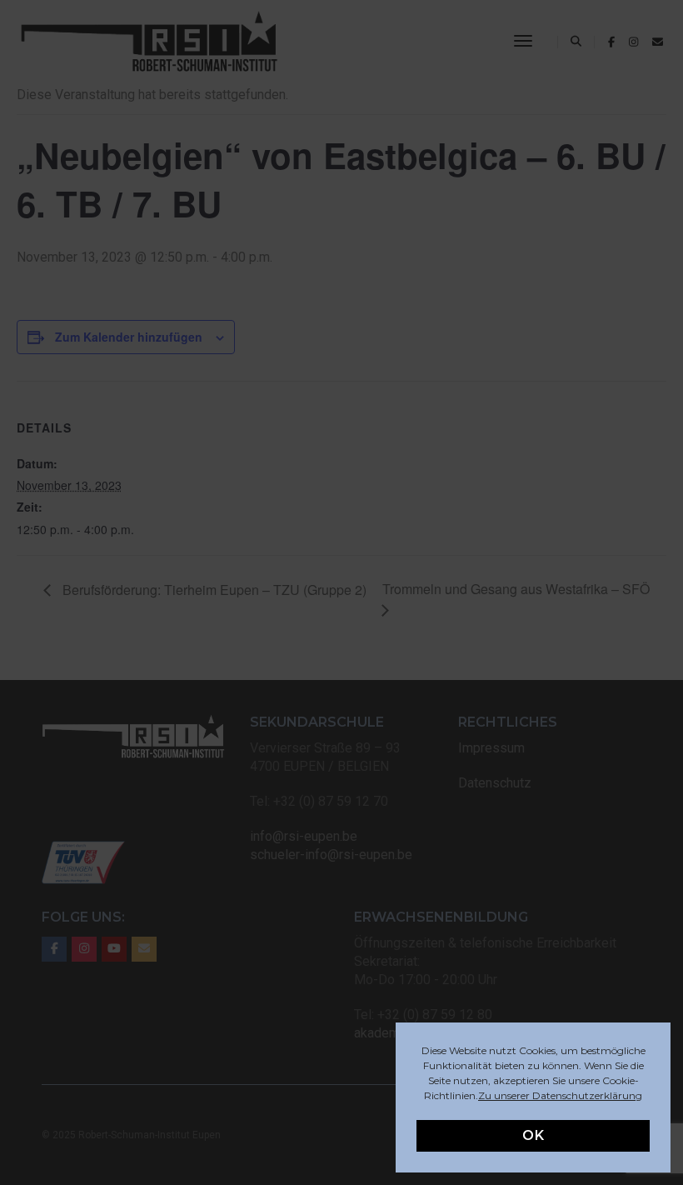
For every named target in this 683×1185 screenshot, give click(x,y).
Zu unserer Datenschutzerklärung (560, 1095)
